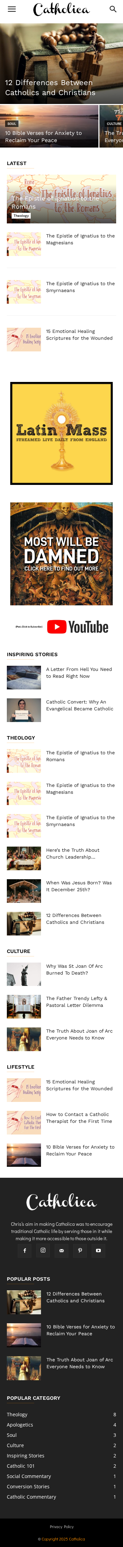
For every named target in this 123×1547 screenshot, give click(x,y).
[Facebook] (24, 1251)
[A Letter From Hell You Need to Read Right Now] (24, 677)
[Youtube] (98, 1251)
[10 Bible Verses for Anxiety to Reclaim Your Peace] (49, 129)
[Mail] (61, 1251)
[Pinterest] (80, 1251)
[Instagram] (43, 1250)
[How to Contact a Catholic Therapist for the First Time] (24, 1123)
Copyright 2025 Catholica (63, 1539)
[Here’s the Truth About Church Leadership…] (24, 858)
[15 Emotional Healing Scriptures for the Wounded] (24, 339)
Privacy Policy (61, 1526)
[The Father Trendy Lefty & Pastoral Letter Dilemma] (24, 1007)
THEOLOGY (21, 738)
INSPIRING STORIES (32, 654)
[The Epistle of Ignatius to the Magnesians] (24, 244)
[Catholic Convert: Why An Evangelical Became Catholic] (24, 710)
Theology (21, 215)
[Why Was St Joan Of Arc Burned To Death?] (24, 974)
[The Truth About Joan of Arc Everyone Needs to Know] (24, 1039)
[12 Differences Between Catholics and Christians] (61, 63)
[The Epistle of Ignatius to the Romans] (24, 761)
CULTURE (18, 951)
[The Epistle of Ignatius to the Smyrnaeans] (24, 292)
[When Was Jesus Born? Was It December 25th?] (24, 891)
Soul (12, 124)
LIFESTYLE (21, 1067)
